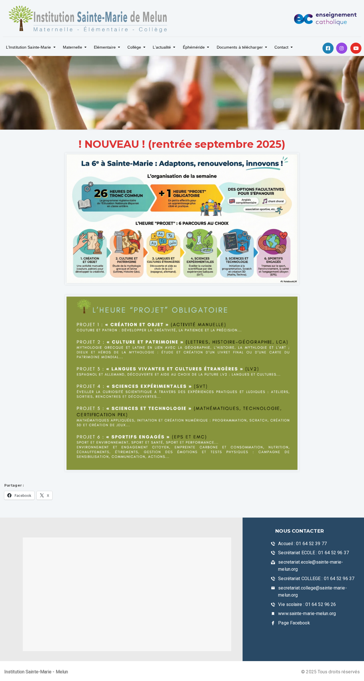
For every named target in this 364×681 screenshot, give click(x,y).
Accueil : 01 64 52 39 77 (302, 543)
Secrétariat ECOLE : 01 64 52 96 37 (313, 552)
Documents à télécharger (240, 47)
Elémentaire (105, 47)
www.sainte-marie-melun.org (307, 613)
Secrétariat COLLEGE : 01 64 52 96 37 (316, 578)
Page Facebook (294, 623)
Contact (281, 47)
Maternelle (72, 47)
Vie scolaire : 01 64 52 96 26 (307, 604)
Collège (134, 47)
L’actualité (162, 47)
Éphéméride (194, 47)
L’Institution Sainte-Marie (28, 47)
